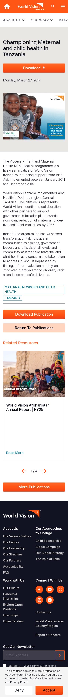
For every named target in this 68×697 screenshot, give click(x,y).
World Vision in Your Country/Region (50, 623)
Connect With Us (49, 580)
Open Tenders (13, 621)
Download (32, 68)
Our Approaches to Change (49, 531)
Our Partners (12, 560)
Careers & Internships (11, 596)
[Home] (7, 6)
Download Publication (34, 314)
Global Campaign (48, 547)
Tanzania (13, 298)
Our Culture (11, 588)
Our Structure (12, 554)
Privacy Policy (19, 682)
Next (44, 471)
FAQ (6, 572)
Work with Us (13, 580)
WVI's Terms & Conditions (40, 665)
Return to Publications (34, 328)
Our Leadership (14, 548)
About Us (12, 20)
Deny (19, 690)
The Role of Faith (48, 559)
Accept (49, 690)
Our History (11, 542)
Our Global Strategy (50, 553)
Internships (11, 615)
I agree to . (32, 666)
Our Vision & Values (17, 536)
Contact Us (43, 612)
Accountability (13, 566)
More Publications (34, 487)
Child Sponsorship (48, 541)
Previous (24, 471)
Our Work (40, 20)
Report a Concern (48, 635)
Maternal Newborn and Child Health (30, 289)
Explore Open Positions (13, 607)
